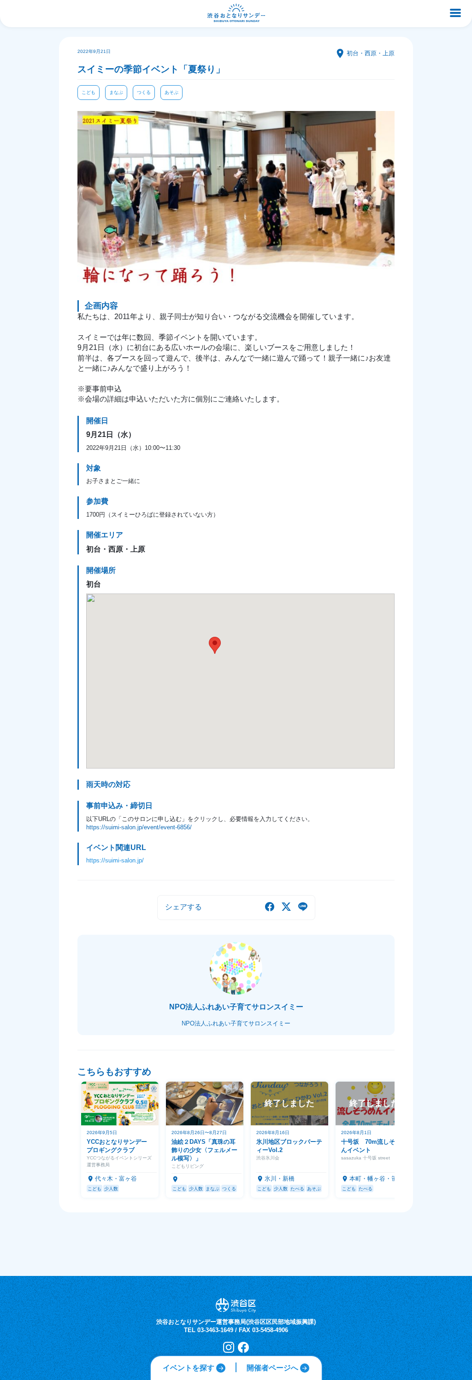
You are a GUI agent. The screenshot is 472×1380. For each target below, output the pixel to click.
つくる (144, 92)
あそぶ (171, 92)
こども (88, 92)
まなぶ (116, 92)
